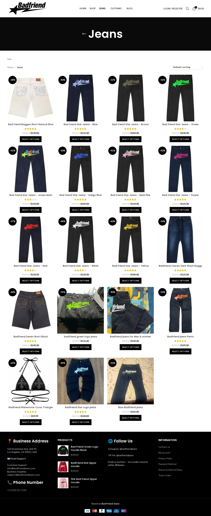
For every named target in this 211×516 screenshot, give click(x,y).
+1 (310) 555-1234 (16, 490)
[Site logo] (27, 8)
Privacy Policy (165, 458)
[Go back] (84, 34)
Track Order (164, 475)
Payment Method (167, 464)
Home (10, 67)
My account (164, 452)
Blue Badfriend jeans (130, 407)
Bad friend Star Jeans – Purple (180, 195)
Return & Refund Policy (170, 469)
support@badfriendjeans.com (23, 474)
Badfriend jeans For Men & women (130, 336)
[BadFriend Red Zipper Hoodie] (63, 466)
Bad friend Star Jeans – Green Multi (30, 195)
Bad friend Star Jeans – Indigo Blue (81, 195)
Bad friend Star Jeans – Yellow (130, 265)
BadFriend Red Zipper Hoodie (83, 464)
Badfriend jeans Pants (180, 336)
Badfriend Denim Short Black (31, 336)
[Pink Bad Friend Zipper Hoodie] (63, 483)
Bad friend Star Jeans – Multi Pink (130, 195)
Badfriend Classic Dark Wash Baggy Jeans (180, 267)
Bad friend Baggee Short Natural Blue (30, 124)
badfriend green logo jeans (80, 336)
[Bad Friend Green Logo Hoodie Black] (63, 450)
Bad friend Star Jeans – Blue (81, 124)
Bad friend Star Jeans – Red (30, 265)
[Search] (187, 8)
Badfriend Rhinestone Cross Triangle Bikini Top (31, 409)
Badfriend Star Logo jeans (80, 407)
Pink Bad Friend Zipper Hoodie (84, 481)
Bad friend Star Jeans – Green (180, 124)
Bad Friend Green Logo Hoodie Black (84, 448)
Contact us (164, 446)
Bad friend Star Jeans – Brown (130, 124)
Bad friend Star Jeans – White (80, 265)
